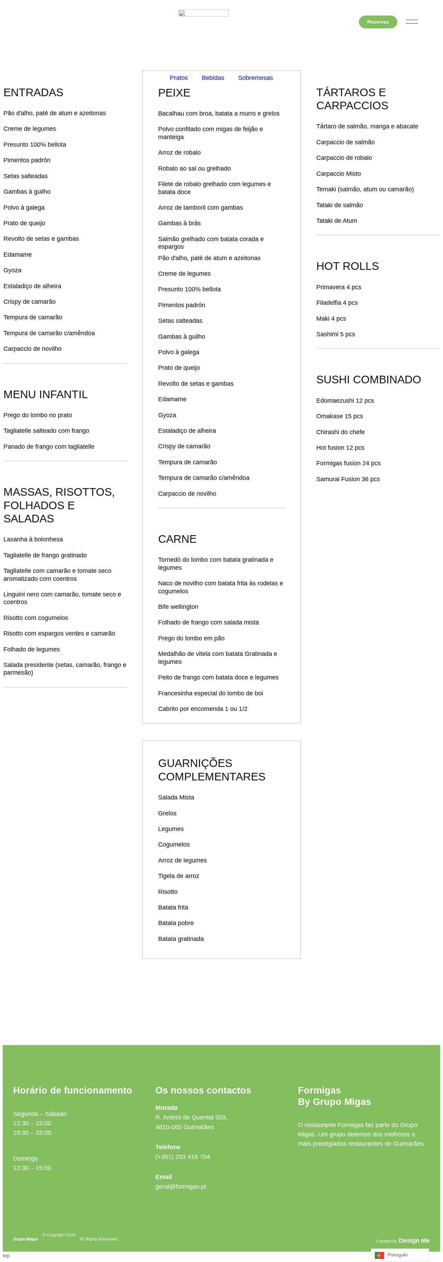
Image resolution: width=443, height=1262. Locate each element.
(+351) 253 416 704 (182, 1156)
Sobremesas (255, 77)
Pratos (179, 77)
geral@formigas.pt (180, 1186)
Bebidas (213, 77)
